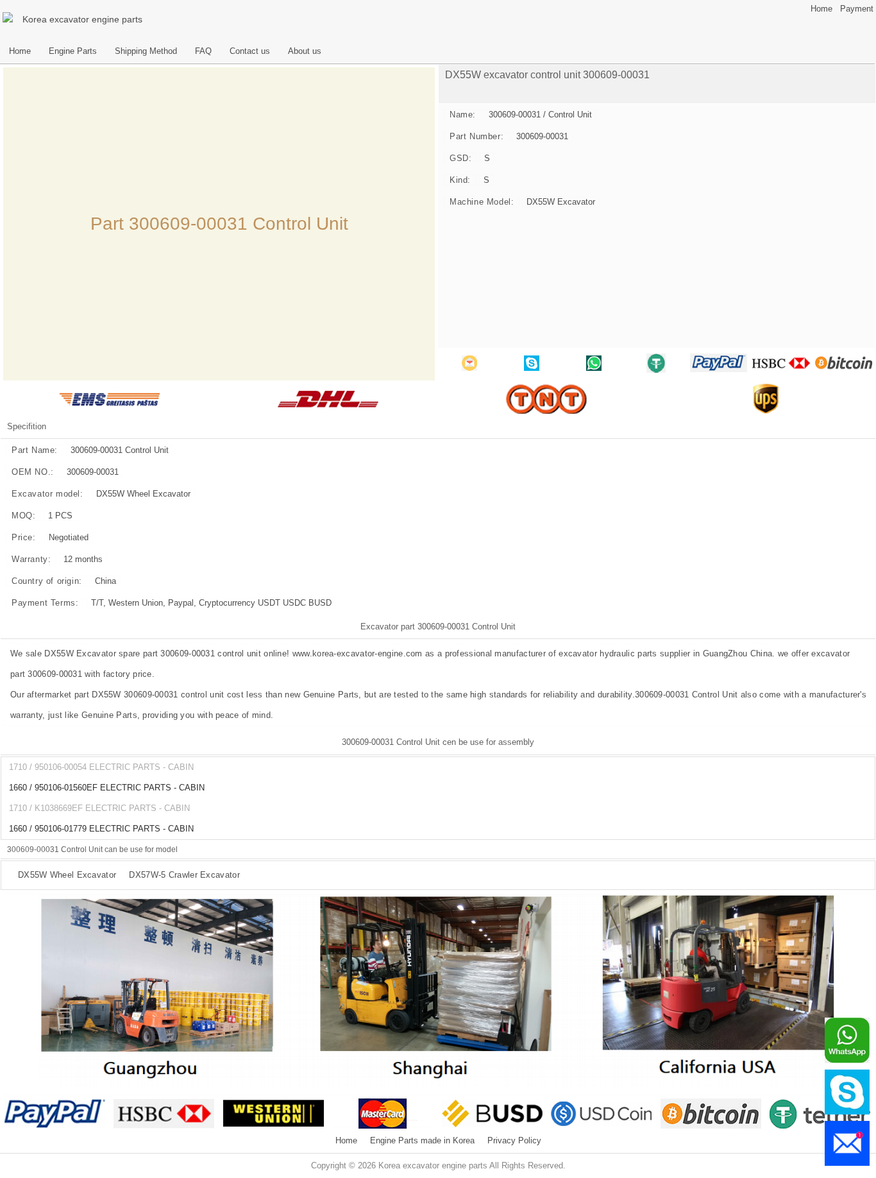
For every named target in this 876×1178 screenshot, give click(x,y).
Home (821, 8)
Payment (856, 8)
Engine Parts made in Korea (422, 1140)
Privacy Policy (514, 1140)
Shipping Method (146, 51)
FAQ (203, 51)
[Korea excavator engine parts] (9, 19)
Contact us (250, 51)
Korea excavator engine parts (82, 19)
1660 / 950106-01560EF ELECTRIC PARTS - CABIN (107, 787)
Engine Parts (73, 51)
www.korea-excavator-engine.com (357, 653)
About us (304, 51)
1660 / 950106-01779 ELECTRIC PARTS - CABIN (101, 828)
